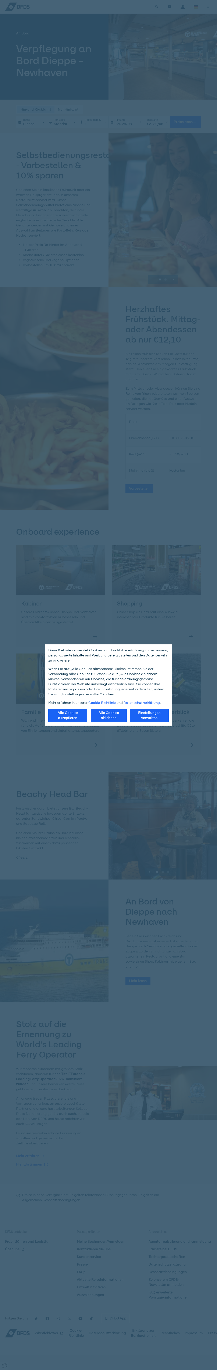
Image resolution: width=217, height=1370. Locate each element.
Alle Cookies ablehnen (109, 715)
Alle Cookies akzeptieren (68, 715)
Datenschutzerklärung (142, 703)
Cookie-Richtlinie (102, 703)
